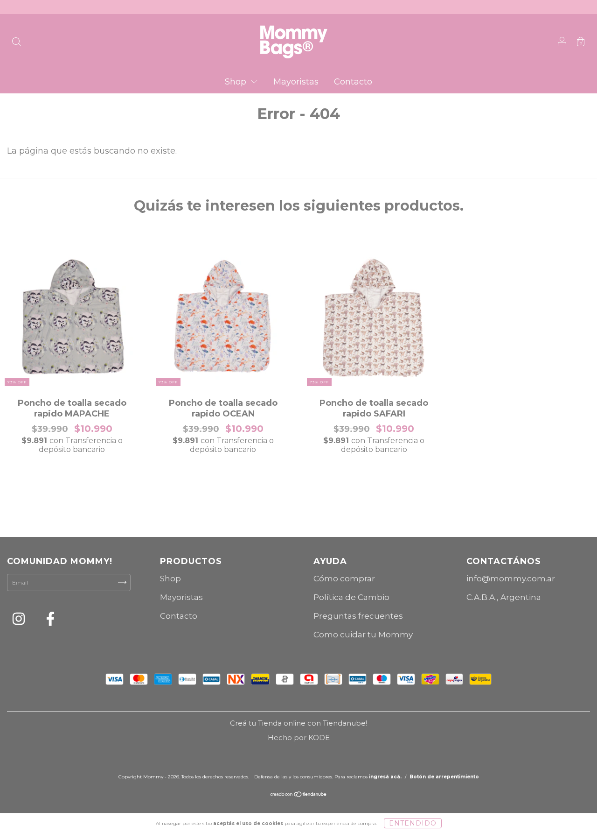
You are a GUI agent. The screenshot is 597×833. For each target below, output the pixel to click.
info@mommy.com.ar (510, 578)
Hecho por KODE (299, 737)
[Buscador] (16, 42)
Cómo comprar (344, 578)
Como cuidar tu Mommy (363, 634)
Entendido (413, 823)
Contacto (353, 82)
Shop (237, 82)
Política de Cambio (351, 597)
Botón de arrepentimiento (444, 777)
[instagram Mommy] (19, 620)
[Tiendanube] (299, 795)
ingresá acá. (385, 777)
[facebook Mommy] (50, 620)
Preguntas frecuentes (358, 616)
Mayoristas (296, 82)
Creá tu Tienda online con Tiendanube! (298, 723)
